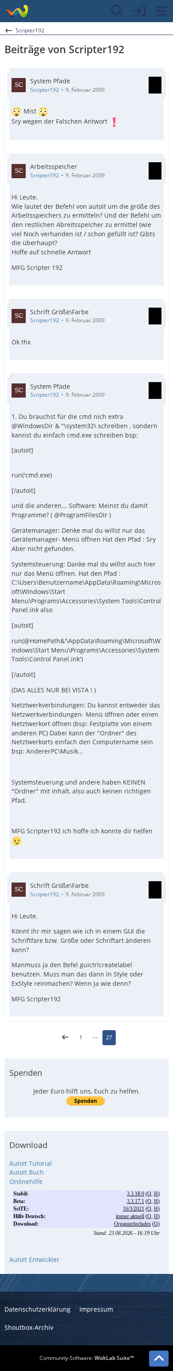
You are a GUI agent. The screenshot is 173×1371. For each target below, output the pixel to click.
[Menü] (161, 11)
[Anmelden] (139, 11)
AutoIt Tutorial (30, 1163)
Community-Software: (86, 1358)
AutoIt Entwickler (34, 1259)
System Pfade (50, 81)
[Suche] (117, 11)
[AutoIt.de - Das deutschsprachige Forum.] (17, 11)
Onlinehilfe (26, 1181)
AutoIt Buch (26, 1172)
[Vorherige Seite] (65, 1037)
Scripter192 (44, 90)
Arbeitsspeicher (53, 166)
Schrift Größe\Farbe (59, 312)
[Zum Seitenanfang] (159, 1359)
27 (109, 1037)
